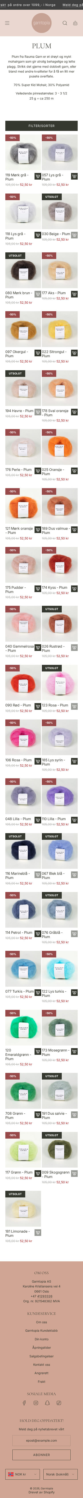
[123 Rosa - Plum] (60, 683)
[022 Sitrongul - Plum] (60, 329)
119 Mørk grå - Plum (17, 177)
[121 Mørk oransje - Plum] (23, 506)
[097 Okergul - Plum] (23, 329)
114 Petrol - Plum (18, 932)
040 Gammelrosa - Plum (19, 648)
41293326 (44, 1296)
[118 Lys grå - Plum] (23, 211)
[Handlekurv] (75, 23)
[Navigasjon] (7, 23)
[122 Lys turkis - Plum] (60, 969)
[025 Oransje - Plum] (60, 447)
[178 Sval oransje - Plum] (60, 388)
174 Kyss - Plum (54, 587)
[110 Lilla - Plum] (60, 796)
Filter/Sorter (42, 126)
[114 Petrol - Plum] (23, 910)
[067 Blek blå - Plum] (60, 851)
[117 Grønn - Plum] (23, 1150)
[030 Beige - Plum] (60, 211)
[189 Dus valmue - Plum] (60, 506)
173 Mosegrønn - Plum (55, 1052)
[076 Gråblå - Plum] (60, 910)
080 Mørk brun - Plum (18, 295)
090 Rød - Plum (18, 705)
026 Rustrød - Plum (53, 648)
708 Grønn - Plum (15, 1115)
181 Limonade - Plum (17, 1233)
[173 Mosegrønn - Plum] (60, 1028)
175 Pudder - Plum (15, 589)
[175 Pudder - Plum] (23, 565)
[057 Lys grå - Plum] (60, 152)
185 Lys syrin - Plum (53, 762)
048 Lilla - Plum (18, 819)
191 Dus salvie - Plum (54, 1115)
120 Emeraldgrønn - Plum (18, 1054)
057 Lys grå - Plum (52, 177)
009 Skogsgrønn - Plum (55, 1174)
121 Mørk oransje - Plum (19, 530)
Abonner (41, 1455)
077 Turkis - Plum (19, 991)
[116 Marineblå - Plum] (23, 851)
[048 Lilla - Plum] (23, 796)
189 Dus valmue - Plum (56, 530)
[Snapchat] (47, 1403)
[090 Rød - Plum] (23, 683)
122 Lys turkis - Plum (54, 993)
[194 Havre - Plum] (23, 388)
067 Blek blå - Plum (53, 875)
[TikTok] (59, 1403)
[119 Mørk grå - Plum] (23, 152)
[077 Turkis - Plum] (23, 969)
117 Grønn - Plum (19, 1172)
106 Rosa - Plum (18, 760)
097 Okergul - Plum (16, 354)
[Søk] (65, 23)
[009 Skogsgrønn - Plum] (60, 1150)
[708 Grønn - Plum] (23, 1091)
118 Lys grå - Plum (15, 236)
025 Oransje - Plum (53, 472)
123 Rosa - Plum (55, 705)
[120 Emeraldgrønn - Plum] (23, 1028)
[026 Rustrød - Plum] (60, 624)
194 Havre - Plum (19, 411)
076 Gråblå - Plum (52, 934)
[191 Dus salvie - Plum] (60, 1091)
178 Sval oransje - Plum (55, 413)
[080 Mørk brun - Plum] (23, 270)
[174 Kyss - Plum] (60, 565)
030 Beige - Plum (56, 234)
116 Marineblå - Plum (17, 875)
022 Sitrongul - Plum (54, 354)
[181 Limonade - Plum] (23, 1209)
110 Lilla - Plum (54, 819)
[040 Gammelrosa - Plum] (23, 624)
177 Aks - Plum (54, 293)
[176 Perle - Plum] (23, 447)
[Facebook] (24, 1403)
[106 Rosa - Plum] (23, 737)
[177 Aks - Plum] (60, 270)
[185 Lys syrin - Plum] (60, 737)
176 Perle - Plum (18, 470)
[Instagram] (36, 1403)
